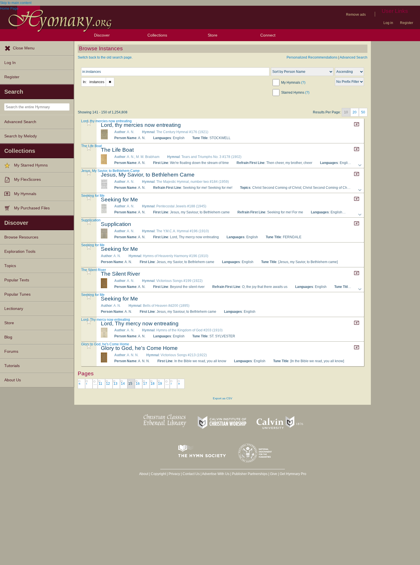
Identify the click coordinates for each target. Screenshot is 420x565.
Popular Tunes (17, 294)
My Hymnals (25, 194)
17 (145, 384)
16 (138, 384)
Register (406, 23)
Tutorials (12, 366)
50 (363, 112)
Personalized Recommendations (312, 57)
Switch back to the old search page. (105, 57)
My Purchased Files (32, 208)
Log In (10, 63)
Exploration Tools (19, 251)
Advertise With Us (215, 474)
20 (355, 112)
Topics (10, 266)
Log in (388, 23)
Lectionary (13, 308)
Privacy (174, 474)
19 (160, 384)
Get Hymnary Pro (293, 474)
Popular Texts (16, 280)
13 (115, 384)
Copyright (158, 474)
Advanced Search (20, 122)
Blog (8, 337)
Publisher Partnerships (249, 474)
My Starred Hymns (31, 165)
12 (108, 384)
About (143, 474)
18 (153, 384)
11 (100, 384)
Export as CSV (222, 398)
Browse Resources (21, 237)
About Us (12, 380)
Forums (11, 351)
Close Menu (24, 48)
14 (123, 384)
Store (212, 35)
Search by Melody (20, 136)
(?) (303, 83)
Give (273, 474)
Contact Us (191, 474)
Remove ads (356, 15)
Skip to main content (15, 3)
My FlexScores (27, 179)
